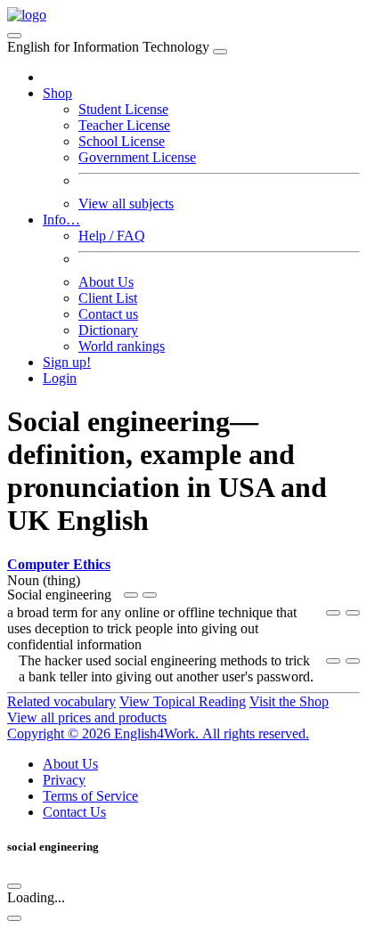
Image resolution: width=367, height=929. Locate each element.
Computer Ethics (58, 564)
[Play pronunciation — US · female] (333, 612)
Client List (107, 298)
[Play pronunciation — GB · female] (150, 595)
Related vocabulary (61, 701)
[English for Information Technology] (26, 14)
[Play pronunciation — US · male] (131, 595)
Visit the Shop (289, 701)
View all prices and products (87, 717)
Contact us (108, 314)
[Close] (220, 51)
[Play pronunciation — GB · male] (353, 612)
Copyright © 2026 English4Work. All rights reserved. (158, 733)
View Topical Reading (182, 701)
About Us (106, 281)
